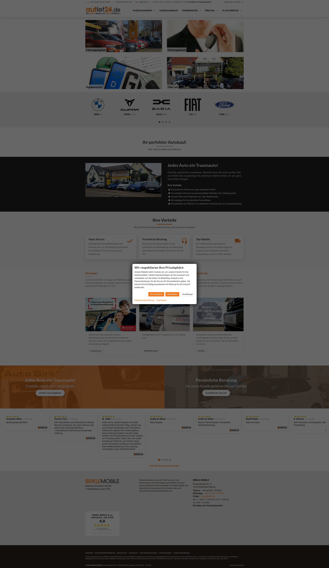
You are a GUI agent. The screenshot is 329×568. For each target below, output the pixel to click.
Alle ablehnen (172, 294)
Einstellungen (187, 294)
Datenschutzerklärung (144, 300)
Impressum (161, 300)
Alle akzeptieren (156, 294)
